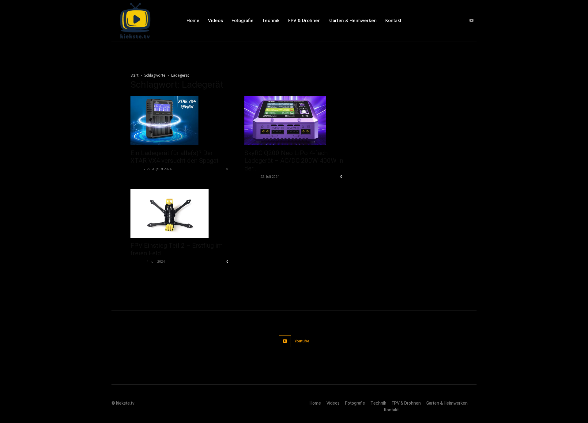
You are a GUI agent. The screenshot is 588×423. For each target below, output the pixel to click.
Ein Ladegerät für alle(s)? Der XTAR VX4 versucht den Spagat (174, 156)
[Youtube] (471, 21)
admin (136, 168)
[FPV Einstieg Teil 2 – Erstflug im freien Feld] (180, 213)
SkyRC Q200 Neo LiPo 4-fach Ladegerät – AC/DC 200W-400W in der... (293, 160)
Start (134, 75)
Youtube (302, 341)
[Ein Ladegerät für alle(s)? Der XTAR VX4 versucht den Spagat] (180, 120)
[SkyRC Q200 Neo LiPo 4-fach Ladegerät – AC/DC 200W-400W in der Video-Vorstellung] (294, 120)
